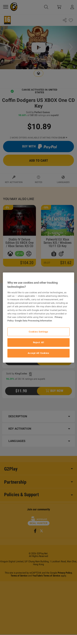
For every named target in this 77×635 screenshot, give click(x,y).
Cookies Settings (38, 331)
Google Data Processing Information (33, 320)
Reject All (38, 342)
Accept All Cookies (38, 352)
